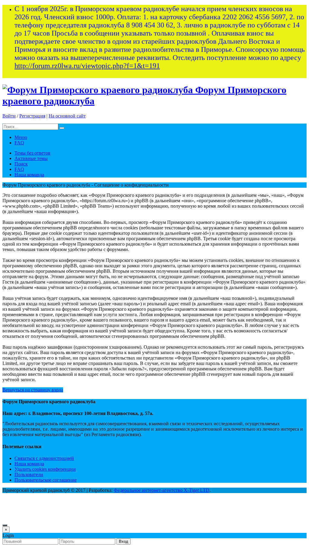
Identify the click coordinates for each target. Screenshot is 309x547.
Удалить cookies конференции (45, 469)
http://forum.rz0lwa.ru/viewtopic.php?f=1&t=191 (87, 66)
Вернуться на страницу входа (32, 389)
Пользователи (28, 474)
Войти (9, 115)
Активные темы (31, 158)
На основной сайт (67, 115)
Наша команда (29, 174)
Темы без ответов (32, 153)
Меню (20, 137)
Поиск (21, 163)
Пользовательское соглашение (45, 480)
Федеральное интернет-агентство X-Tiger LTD (161, 490)
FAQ (19, 142)
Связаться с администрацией (44, 458)
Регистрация (32, 115)
